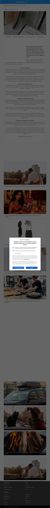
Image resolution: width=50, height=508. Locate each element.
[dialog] (25, 254)
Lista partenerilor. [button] (26, 259)
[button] (25, 253)
